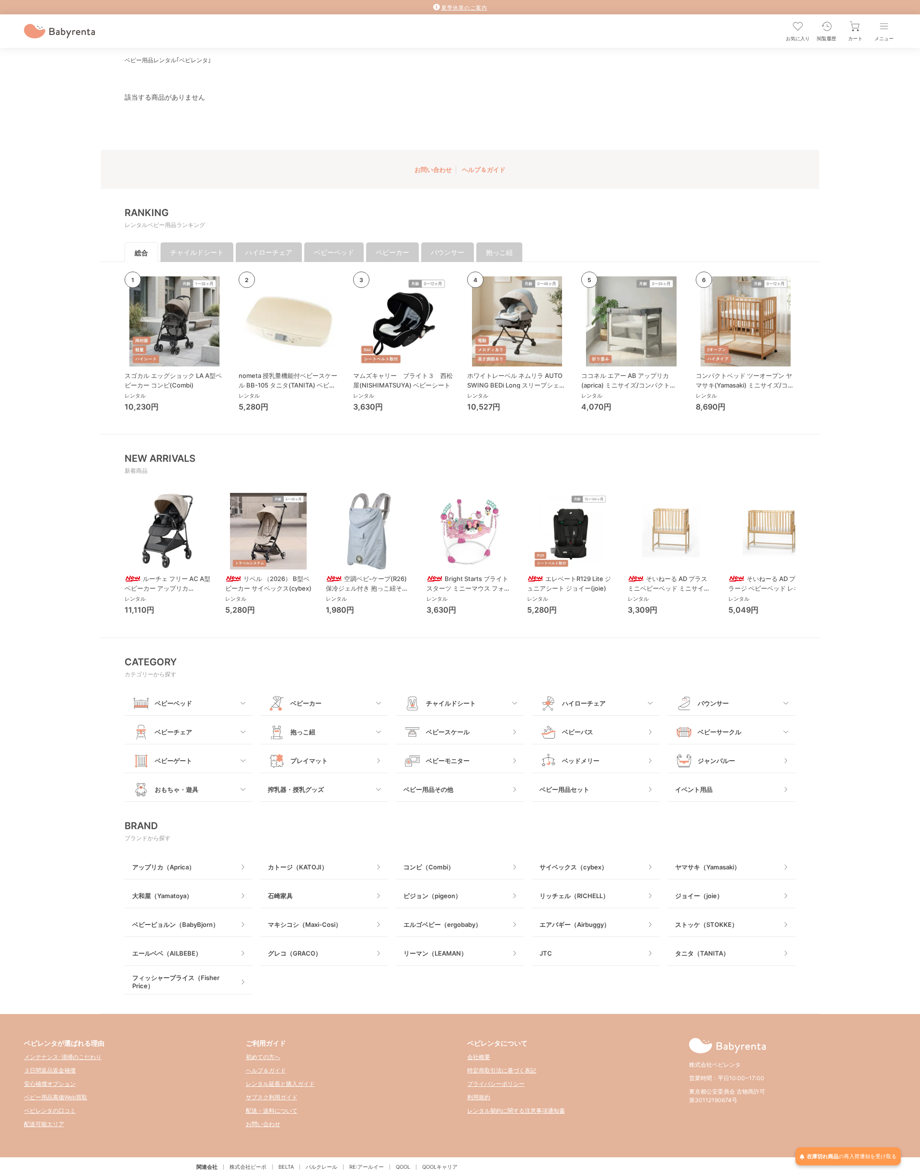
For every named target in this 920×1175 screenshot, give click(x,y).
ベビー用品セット (564, 789)
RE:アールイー (366, 1167)
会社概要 (478, 1057)
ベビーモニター (448, 760)
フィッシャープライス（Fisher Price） (175, 982)
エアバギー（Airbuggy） (575, 924)
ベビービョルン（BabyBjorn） (175, 924)
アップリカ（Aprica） (163, 867)
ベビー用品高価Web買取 (55, 1097)
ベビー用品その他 (428, 789)
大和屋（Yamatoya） (162, 896)
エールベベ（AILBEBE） (167, 953)
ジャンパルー (716, 760)
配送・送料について (272, 1110)
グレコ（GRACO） (295, 953)
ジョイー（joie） (699, 896)
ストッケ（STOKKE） (706, 924)
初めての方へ (263, 1057)
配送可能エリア (44, 1124)
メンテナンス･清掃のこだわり (63, 1057)
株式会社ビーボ (248, 1167)
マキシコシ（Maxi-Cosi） (305, 924)
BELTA (286, 1167)
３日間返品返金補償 (50, 1070)
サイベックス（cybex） (574, 867)
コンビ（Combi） (428, 867)
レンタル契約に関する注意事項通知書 (516, 1110)
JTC (546, 953)
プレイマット (309, 760)
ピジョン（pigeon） (432, 896)
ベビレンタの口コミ (50, 1110)
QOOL (403, 1167)
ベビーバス (577, 732)
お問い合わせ (433, 169)
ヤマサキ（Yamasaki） (707, 867)
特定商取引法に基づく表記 (501, 1070)
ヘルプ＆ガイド (484, 169)
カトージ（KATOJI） (298, 867)
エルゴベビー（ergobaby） (442, 924)
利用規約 (478, 1097)
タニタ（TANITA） (702, 953)
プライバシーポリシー (496, 1083)
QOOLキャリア (440, 1167)
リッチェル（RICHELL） (574, 896)
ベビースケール (448, 732)
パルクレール (321, 1167)
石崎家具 (280, 896)
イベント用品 (694, 789)
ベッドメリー (580, 760)
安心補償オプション (50, 1083)
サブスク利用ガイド (272, 1097)
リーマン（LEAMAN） (435, 953)
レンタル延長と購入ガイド (280, 1083)
